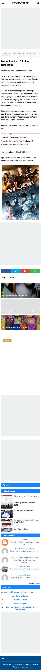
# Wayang (12, 277)
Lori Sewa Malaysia (20, 596)
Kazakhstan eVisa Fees (24, 548)
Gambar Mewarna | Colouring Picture (20, 592)
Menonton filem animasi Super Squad (14, 145)
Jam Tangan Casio (21, 529)
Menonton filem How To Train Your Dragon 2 (17, 141)
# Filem (4, 277)
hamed (24, 540)
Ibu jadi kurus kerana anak (23, 511)
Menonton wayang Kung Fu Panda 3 (14, 137)
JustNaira (37, 583)
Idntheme (25, 667)
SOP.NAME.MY (20, 664)
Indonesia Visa (25, 575)
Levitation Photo (20, 600)
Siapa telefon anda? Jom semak (26, 496)
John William (25, 566)
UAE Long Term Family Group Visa (24, 557)
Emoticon (7, 341)
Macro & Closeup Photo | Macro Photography (20, 608)
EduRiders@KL (20, 603)
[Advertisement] (20, 28)
